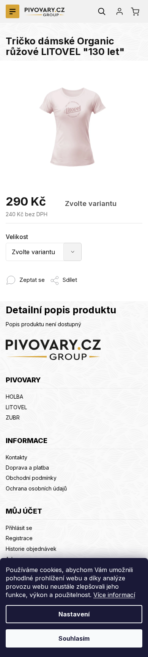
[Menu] (12, 11)
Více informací (114, 595)
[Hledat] (101, 11)
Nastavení (74, 614)
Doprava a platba (27, 467)
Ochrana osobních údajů (36, 488)
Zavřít (83, 276)
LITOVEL (16, 407)
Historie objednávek (31, 548)
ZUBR (13, 417)
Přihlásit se (19, 528)
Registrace (19, 538)
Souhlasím (74, 638)
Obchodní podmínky (31, 478)
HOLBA (14, 396)
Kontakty (16, 457)
